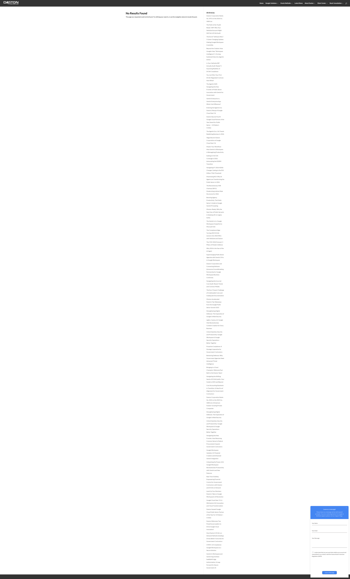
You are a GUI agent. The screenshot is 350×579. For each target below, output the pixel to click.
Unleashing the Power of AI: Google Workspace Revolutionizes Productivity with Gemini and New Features (215, 467)
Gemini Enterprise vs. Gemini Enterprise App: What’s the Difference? (213, 101)
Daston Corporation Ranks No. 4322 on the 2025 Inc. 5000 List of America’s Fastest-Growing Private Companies (214, 402)
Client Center (321, 3)
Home (262, 3)
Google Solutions (271, 3)
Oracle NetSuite (285, 3)
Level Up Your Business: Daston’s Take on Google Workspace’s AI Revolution (214, 494)
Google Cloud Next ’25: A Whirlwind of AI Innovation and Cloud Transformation (215, 503)
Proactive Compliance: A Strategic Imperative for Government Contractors (214, 349)
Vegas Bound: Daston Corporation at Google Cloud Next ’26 (213, 140)
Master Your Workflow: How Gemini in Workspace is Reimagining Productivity (215, 149)
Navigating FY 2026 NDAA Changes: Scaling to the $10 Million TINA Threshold (215, 170)
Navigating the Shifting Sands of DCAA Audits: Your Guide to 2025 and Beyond (215, 379)
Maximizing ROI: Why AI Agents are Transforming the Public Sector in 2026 (215, 179)
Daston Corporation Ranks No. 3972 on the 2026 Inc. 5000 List (214, 18)
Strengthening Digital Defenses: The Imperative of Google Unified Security (215, 313)
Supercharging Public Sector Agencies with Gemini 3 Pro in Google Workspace (215, 257)
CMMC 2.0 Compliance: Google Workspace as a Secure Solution (213, 547)
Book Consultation (336, 3)
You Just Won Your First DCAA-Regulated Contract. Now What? (215, 77)
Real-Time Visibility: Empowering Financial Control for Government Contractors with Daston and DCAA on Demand (214, 482)
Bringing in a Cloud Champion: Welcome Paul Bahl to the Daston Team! (214, 370)
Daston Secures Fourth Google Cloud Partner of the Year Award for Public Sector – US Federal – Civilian (215, 122)
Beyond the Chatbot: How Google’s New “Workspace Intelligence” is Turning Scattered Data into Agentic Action (215, 54)
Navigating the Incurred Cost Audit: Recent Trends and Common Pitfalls (214, 283)
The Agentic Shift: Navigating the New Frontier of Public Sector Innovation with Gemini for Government (214, 89)
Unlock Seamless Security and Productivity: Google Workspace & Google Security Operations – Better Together (214, 337)
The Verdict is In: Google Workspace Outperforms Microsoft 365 (214, 224)
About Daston (309, 3)
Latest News (299, 3)
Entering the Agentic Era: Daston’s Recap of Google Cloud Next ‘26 (214, 110)
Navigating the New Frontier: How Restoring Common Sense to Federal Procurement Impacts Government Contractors (214, 441)
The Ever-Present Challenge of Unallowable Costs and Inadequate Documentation (215, 292)
